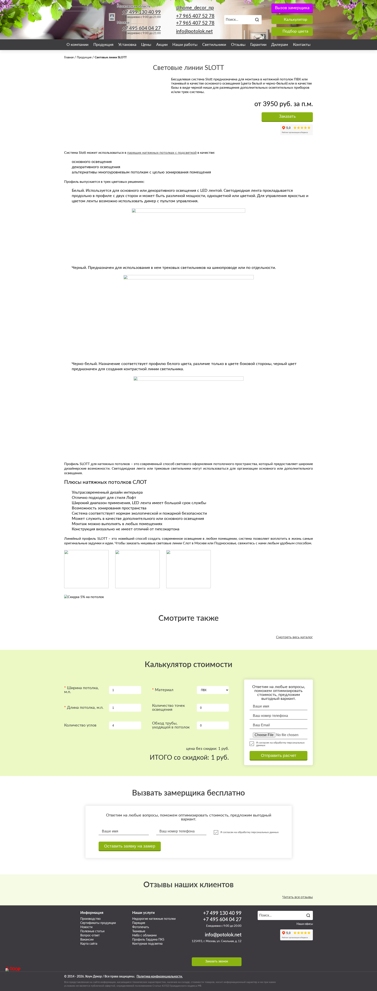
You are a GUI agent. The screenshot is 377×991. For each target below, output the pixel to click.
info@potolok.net (194, 31)
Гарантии (258, 45)
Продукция (103, 45)
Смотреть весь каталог (294, 637)
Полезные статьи (92, 931)
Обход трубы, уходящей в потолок (171, 725)
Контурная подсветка (147, 943)
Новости (86, 927)
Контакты (301, 45)
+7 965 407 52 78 (195, 16)
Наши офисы (304, 924)
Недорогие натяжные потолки (154, 918)
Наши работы (184, 45)
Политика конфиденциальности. (160, 976)
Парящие (138, 923)
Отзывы (238, 45)
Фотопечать (140, 927)
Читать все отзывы (297, 897)
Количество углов (80, 725)
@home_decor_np (195, 7)
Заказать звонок (216, 961)
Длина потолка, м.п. (85, 708)
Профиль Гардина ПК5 (148, 939)
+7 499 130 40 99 (141, 12)
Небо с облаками (144, 935)
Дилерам (279, 45)
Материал (164, 690)
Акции (162, 45)
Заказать (287, 116)
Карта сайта (88, 943)
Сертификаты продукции (98, 923)
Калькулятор (295, 20)
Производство (90, 918)
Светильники (214, 45)
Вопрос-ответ (90, 935)
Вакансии (87, 939)
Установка (127, 45)
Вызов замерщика (292, 8)
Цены (146, 45)
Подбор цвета (295, 31)
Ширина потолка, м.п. (81, 690)
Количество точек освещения (168, 708)
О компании (77, 45)
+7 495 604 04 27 (141, 28)
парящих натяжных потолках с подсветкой (162, 152)
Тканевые (138, 931)
